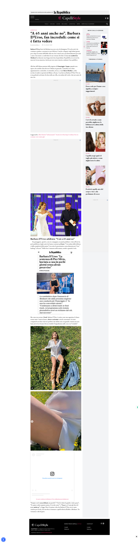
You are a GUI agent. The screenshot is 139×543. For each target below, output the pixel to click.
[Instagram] (107, 18)
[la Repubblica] (62, 12)
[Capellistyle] (69, 18)
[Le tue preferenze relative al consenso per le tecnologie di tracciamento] (137, 407)
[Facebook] (105, 18)
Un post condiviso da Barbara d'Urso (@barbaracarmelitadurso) (52, 499)
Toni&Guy (89, 42)
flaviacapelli (35, 45)
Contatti (66, 527)
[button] (3, 539)
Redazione (66, 529)
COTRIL (88, 33)
